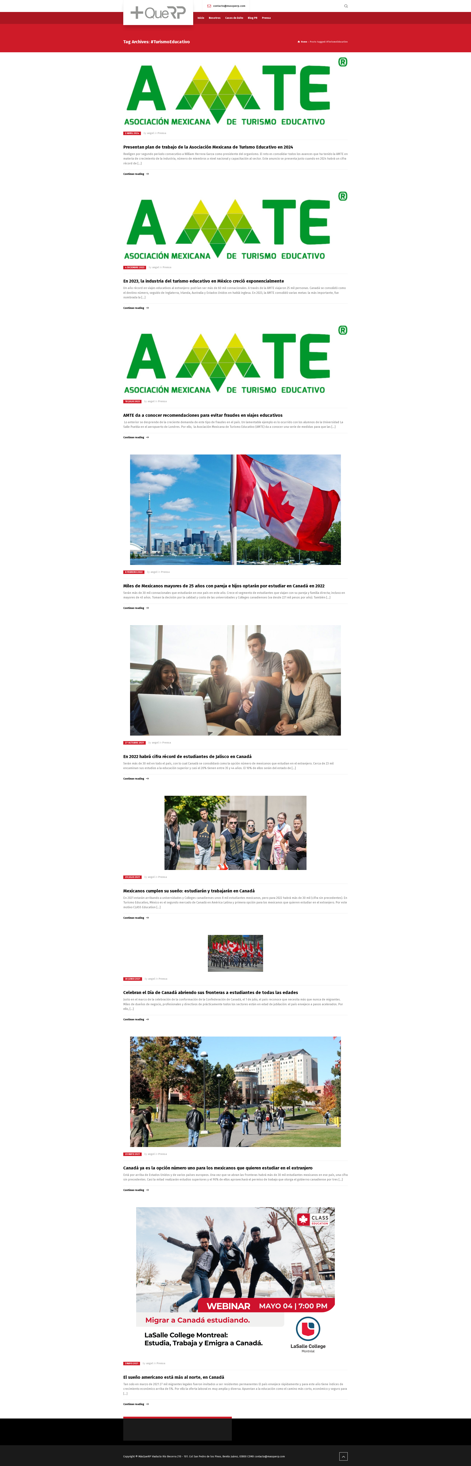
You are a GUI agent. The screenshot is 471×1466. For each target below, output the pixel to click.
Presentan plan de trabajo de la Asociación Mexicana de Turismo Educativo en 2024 (208, 147)
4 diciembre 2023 (134, 267)
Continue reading (133, 174)
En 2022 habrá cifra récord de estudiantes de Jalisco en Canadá (187, 756)
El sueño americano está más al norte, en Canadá (173, 1377)
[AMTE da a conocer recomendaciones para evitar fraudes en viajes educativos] (235, 359)
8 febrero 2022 (134, 572)
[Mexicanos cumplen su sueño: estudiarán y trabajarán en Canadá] (235, 833)
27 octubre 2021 (134, 742)
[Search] (345, 6)
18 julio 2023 (132, 401)
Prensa (161, 133)
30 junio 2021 (132, 979)
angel (150, 133)
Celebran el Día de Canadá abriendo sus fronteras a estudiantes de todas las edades (210, 992)
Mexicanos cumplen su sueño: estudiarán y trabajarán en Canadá (189, 891)
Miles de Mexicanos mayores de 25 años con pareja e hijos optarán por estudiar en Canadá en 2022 (224, 585)
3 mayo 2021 (131, 1363)
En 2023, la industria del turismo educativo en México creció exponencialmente (203, 281)
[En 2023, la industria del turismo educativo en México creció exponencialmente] (235, 225)
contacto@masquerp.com (229, 5)
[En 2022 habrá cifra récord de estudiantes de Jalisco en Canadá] (235, 680)
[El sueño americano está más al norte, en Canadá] (235, 1281)
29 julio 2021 (132, 877)
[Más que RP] (158, 12)
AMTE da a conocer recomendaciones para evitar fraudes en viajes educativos (203, 415)
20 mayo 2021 (132, 1154)
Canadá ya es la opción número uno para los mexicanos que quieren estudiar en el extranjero (218, 1168)
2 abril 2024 (132, 133)
